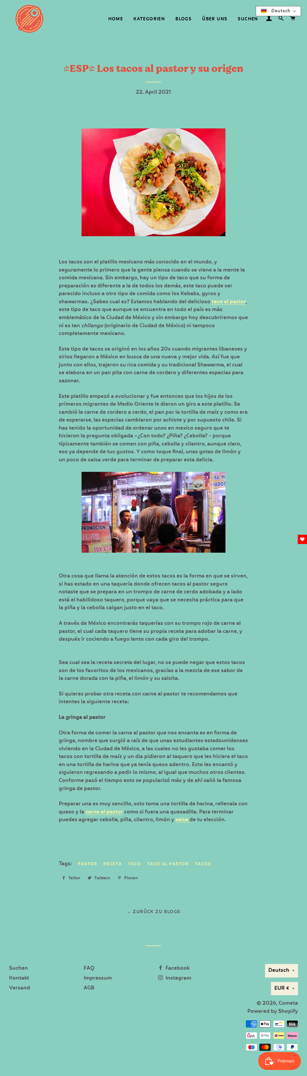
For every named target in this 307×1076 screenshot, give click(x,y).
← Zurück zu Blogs (153, 912)
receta (112, 864)
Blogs (183, 19)
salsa (182, 819)
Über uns (214, 19)
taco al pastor (229, 301)
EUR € (281, 988)
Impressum (98, 978)
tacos (203, 864)
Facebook (176, 968)
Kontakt (19, 978)
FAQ (89, 968)
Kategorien (149, 19)
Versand (19, 988)
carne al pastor (104, 812)
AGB (89, 988)
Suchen (248, 19)
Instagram (177, 978)
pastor (88, 864)
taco (134, 864)
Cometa (288, 1003)
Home (115, 19)
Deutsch (278, 970)
